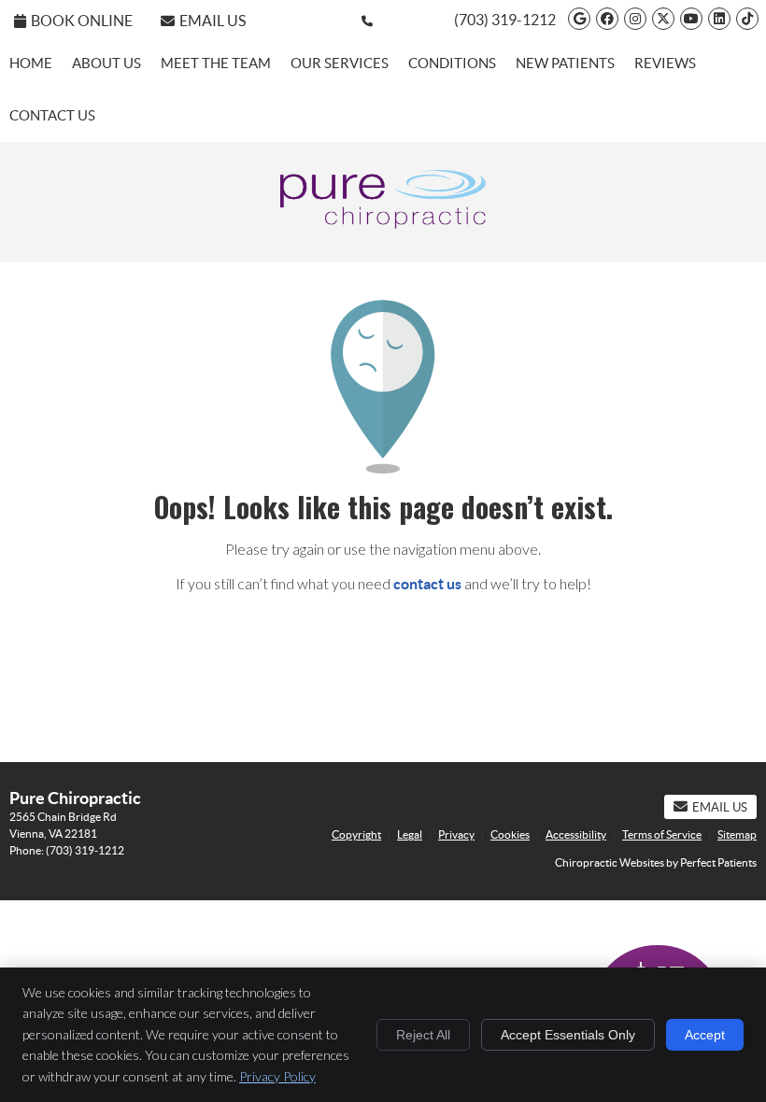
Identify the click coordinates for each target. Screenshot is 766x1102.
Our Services (340, 63)
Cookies (510, 834)
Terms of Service (662, 834)
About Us (106, 63)
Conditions (452, 63)
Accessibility (576, 834)
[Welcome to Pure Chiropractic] (383, 223)
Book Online (82, 20)
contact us (427, 583)
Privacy (456, 834)
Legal (409, 834)
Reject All (423, 1034)
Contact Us (52, 115)
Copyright (356, 834)
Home (30, 63)
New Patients (565, 63)
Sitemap (737, 834)
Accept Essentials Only (568, 1034)
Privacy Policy (277, 1076)
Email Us (212, 20)
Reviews (665, 63)
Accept (705, 1034)
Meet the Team (216, 63)
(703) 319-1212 (505, 19)
